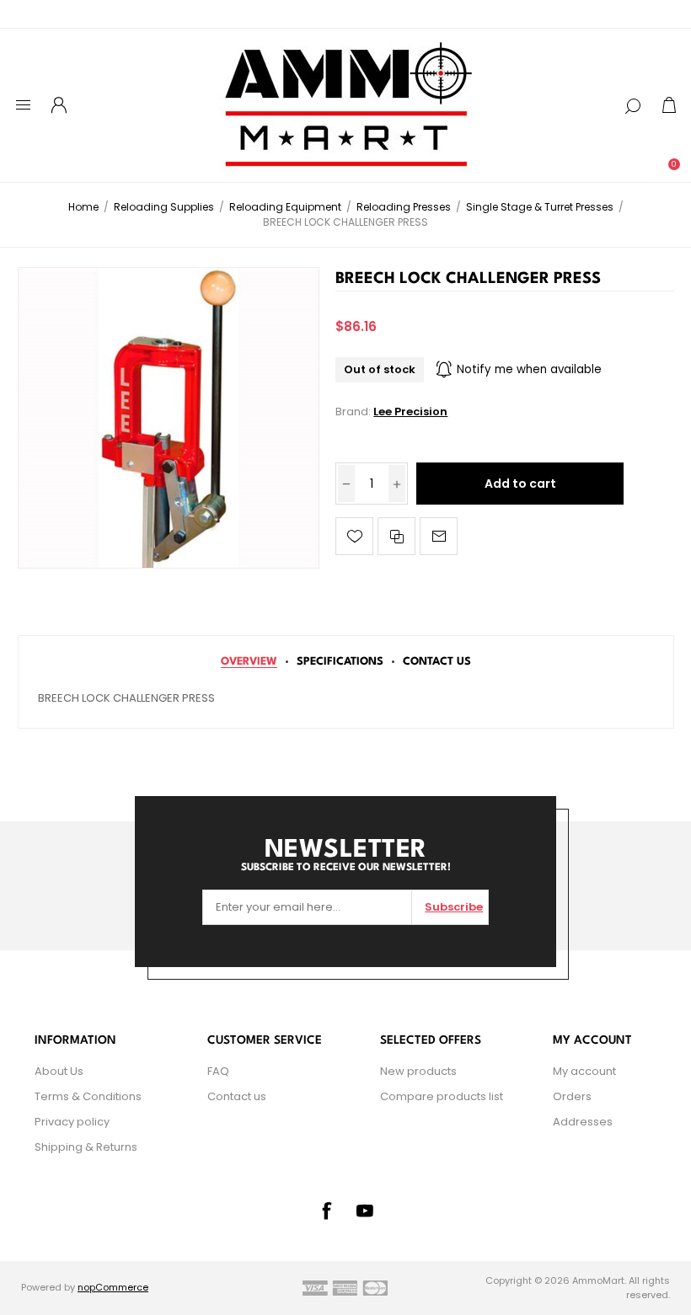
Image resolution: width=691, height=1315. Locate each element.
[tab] (249, 661)
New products (418, 1071)
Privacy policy (72, 1122)
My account (584, 1071)
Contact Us (437, 661)
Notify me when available (529, 369)
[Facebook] (326, 1210)
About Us (59, 1071)
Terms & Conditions (88, 1096)
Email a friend (439, 536)
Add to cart (520, 483)
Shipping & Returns (86, 1147)
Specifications (340, 661)
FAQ (218, 1071)
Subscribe (454, 907)
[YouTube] (365, 1210)
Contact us (236, 1096)
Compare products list (441, 1096)
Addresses (583, 1122)
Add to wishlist (354, 536)
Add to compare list (396, 536)
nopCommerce (113, 1287)
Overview (249, 661)
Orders (572, 1096)
